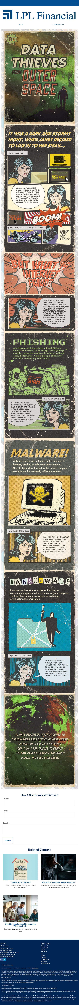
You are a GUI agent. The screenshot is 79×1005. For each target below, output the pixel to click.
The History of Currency (20, 882)
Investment (44, 948)
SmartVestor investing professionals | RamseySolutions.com (30, 1000)
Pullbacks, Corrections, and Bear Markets (58, 882)
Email (6, 811)
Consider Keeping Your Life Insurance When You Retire (20, 925)
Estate (43, 950)
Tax (42, 954)
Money (43, 955)
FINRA (52, 988)
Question (6, 823)
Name (6, 798)
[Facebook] (22, 25)
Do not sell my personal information (25, 982)
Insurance (44, 952)
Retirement (44, 946)
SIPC (55, 988)
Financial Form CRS (8, 965)
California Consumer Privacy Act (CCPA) (50, 980)
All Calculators (45, 963)
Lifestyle (43, 957)
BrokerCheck (35, 968)
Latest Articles (45, 959)
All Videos (44, 961)
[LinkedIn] (19, 25)
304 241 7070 (59, 24)
